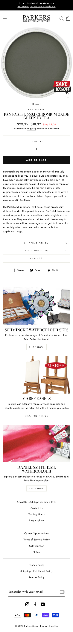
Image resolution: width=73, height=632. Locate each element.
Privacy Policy (37, 565)
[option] (36, 5)
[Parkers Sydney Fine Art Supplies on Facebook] (35, 604)
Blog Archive (36, 520)
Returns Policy (37, 577)
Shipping (31, 128)
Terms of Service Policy (36, 539)
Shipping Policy (36, 243)
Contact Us (36, 508)
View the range (36, 415)
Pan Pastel (36, 109)
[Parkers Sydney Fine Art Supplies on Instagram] (27, 604)
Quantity (36, 141)
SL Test (36, 552)
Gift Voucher (36, 546)
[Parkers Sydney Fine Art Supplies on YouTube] (43, 604)
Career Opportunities (36, 533)
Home (35, 104)
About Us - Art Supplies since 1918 (36, 502)
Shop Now (36, 347)
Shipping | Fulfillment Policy (36, 571)
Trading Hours (36, 514)
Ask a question (36, 250)
